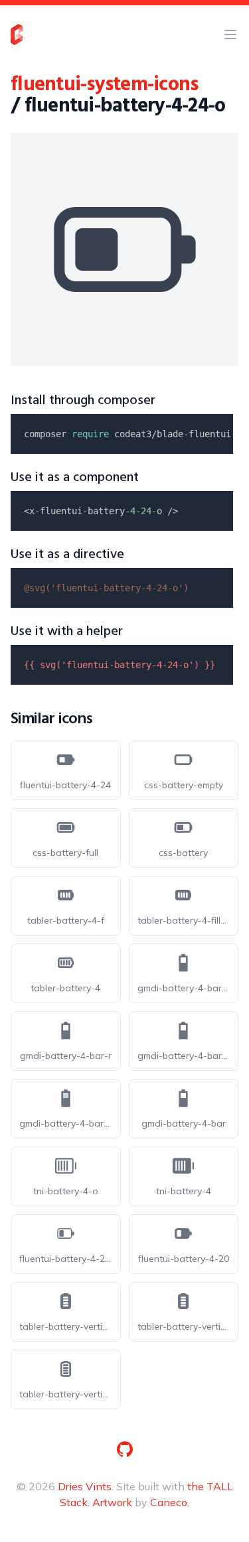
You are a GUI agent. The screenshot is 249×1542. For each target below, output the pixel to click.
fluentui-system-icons (104, 85)
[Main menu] (230, 34)
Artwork (112, 1502)
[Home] (17, 34)
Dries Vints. (86, 1486)
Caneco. (169, 1502)
